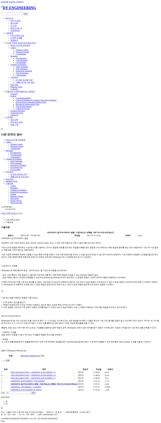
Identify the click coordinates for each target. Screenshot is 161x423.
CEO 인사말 (15, 21)
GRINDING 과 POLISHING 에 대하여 (26, 390)
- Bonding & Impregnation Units (27, 104)
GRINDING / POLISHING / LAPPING (26, 387)
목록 (7, 360)
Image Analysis (16, 201)
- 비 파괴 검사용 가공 (24, 80)
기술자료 (14, 89)
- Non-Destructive (22, 73)
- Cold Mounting (21, 60)
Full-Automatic (16, 163)
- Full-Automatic (21, 69)
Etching (13, 194)
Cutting (13, 186)
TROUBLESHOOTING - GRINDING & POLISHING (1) (33, 378)
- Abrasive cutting (21, 50)
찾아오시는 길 (16, 28)
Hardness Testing (16, 196)
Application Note (16, 113)
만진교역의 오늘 (17, 36)
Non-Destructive (16, 168)
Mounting (14, 188)
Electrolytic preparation (19, 192)
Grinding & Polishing (18, 190)
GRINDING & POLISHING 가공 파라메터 (28, 381)
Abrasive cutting (16, 144)
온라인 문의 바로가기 (10, 213)
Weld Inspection (16, 203)
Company (14, 94)
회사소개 (9, 18)
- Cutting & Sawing (22, 109)
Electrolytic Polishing (18, 165)
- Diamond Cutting (22, 52)
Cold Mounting (16, 155)
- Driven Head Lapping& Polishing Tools (30, 102)
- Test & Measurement (23, 107)
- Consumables (20, 54)
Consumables (15, 148)
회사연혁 (14, 23)
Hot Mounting (15, 153)
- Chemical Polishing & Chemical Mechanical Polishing (36, 100)
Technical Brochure (17, 111)
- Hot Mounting (21, 58)
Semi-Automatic (16, 161)
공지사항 (14, 120)
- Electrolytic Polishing (23, 71)
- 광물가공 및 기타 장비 (25, 82)
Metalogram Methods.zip (29, 356)
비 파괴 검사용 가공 (18, 174)
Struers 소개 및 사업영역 (20, 45)
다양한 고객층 (16, 38)
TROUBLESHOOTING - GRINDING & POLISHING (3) (33, 372)
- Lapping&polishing (23, 98)
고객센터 (9, 117)
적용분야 (14, 40)
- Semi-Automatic (21, 67)
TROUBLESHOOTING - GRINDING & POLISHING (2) (33, 375)
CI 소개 (13, 26)
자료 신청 (14, 125)
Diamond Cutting (16, 146)
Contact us (14, 115)
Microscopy (14, 199)
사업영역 (9, 33)
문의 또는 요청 (16, 122)
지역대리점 (15, 31)
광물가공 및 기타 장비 (19, 177)
